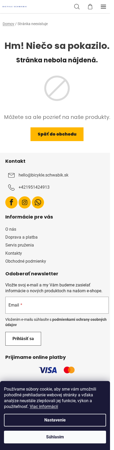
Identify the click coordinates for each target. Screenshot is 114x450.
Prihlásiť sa (23, 338)
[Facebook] (11, 202)
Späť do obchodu (57, 134)
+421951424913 (34, 187)
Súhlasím (55, 436)
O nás (10, 229)
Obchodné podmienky (25, 261)
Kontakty (13, 253)
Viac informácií (44, 406)
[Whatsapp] (38, 202)
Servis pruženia (19, 245)
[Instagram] (25, 202)
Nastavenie (55, 420)
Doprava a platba (21, 237)
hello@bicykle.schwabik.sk (43, 175)
